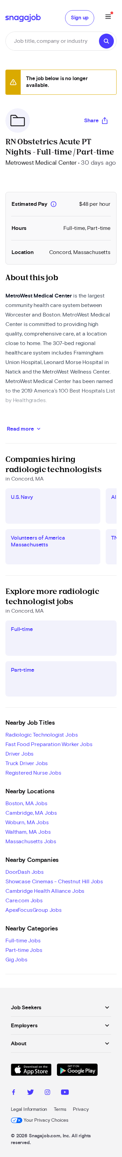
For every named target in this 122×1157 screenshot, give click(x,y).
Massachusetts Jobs (30, 841)
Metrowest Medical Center (41, 163)
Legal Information (29, 1109)
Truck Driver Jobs (26, 763)
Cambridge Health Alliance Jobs (44, 891)
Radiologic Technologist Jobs (41, 735)
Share (91, 120)
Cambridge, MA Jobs (31, 813)
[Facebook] (13, 1093)
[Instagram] (47, 1093)
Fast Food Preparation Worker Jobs (49, 744)
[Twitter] (30, 1093)
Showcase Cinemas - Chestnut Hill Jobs (54, 881)
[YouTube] (65, 1093)
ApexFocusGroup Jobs (33, 910)
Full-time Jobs (23, 940)
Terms (60, 1109)
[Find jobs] (106, 41)
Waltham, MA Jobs (27, 832)
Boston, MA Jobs (26, 803)
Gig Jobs (16, 959)
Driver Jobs (19, 754)
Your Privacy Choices (46, 1120)
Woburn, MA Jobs (27, 822)
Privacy (80, 1109)
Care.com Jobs (24, 900)
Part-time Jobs (23, 950)
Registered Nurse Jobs (33, 773)
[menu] (108, 18)
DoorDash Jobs (24, 872)
